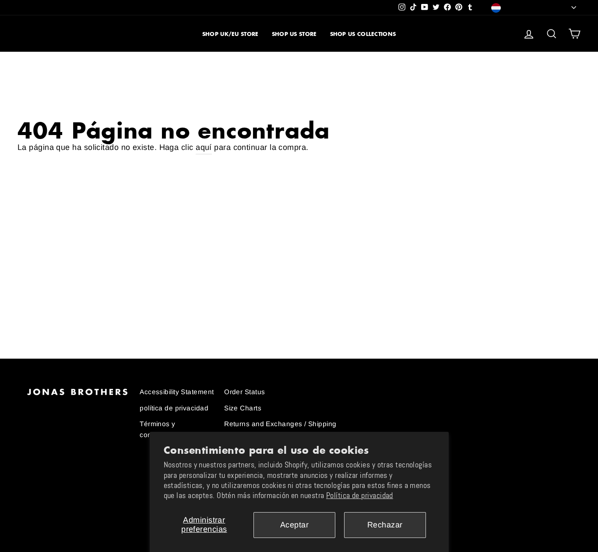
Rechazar (385, 524)
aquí (204, 147)
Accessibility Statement (177, 391)
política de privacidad (174, 408)
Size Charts (242, 408)
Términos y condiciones (159, 429)
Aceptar (294, 524)
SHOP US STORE (294, 34)
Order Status (244, 391)
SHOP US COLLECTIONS (363, 34)
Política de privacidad (359, 495)
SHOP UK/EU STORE (230, 34)
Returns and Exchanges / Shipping (280, 423)
